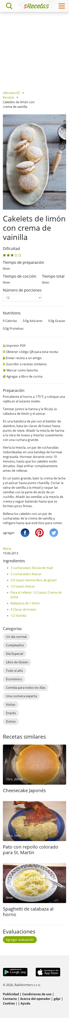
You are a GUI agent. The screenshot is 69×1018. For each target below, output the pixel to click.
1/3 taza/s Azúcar (23, 586)
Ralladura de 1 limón (25, 603)
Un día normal (16, 637)
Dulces (11, 721)
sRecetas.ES (11, 93)
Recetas (8, 97)
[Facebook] (25, 532)
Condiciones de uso (37, 994)
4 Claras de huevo (23, 609)
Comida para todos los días (25, 687)
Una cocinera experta (21, 696)
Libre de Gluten (17, 662)
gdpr (57, 999)
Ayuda (25, 1003)
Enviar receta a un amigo (24, 358)
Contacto (10, 999)
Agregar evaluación (20, 940)
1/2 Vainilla (18, 615)
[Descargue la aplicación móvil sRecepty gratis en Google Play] (15, 972)
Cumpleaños (15, 645)
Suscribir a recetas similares (26, 364)
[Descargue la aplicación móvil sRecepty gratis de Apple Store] (47, 972)
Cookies (9, 1003)
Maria (7, 548)
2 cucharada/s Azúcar (26, 574)
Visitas (10, 704)
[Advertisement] (34, 48)
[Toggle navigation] (61, 6)
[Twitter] (53, 532)
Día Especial (14, 654)
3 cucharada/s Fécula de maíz (32, 568)
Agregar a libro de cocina (25, 376)
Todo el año (14, 671)
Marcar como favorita (22, 370)
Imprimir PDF (16, 346)
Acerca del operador (35, 999)
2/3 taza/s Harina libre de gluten (34, 580)
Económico (14, 679)
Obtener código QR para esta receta (32, 352)
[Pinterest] (39, 532)
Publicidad (11, 994)
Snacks (11, 713)
